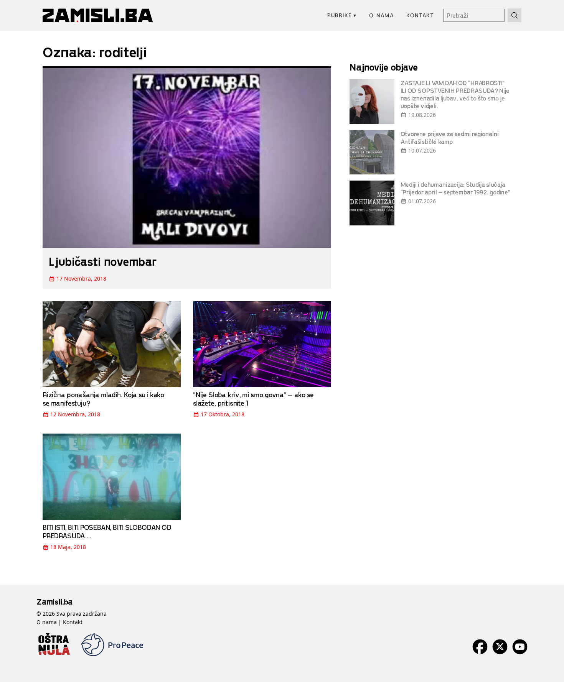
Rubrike (342, 15)
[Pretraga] (514, 15)
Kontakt (420, 15)
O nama (381, 15)
